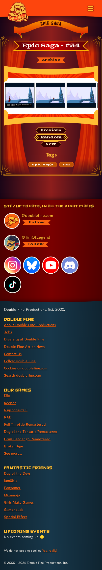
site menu (47, 200)
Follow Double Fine (20, 361)
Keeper (10, 403)
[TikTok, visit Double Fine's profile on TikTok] (12, 284)
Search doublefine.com (22, 375)
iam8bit (10, 480)
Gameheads (13, 509)
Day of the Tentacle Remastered (30, 431)
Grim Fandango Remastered (27, 439)
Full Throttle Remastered (25, 424)
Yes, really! (49, 550)
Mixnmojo (12, 495)
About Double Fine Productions (30, 325)
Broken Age (13, 446)
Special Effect (15, 517)
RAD (8, 417)
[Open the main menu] (90, 8)
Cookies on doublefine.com (25, 368)
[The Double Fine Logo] (18, 11)
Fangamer (12, 488)
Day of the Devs (17, 473)
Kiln (7, 395)
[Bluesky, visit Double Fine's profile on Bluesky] (31, 265)
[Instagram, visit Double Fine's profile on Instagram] (12, 265)
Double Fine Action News (24, 346)
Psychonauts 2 (15, 410)
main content (69, 200)
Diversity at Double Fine (24, 339)
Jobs (8, 332)
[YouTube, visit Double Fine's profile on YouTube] (50, 265)
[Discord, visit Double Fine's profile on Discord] (69, 265)
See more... (13, 453)
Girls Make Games (19, 502)
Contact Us (13, 354)
